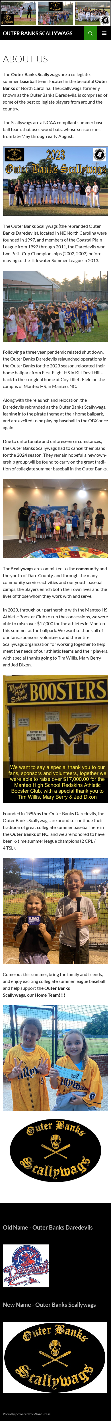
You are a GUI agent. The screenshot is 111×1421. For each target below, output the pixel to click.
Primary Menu (104, 33)
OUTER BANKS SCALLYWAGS (38, 33)
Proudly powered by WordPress (26, 1414)
